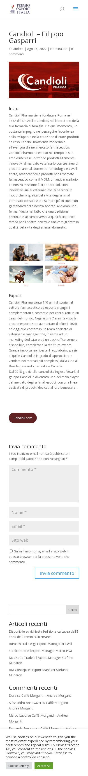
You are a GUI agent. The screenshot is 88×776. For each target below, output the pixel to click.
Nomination (58, 49)
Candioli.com (23, 418)
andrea (18, 49)
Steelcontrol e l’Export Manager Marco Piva (40, 651)
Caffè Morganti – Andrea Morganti (46, 695)
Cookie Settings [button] (19, 766)
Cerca (72, 610)
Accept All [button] (43, 766)
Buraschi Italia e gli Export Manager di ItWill (40, 644)
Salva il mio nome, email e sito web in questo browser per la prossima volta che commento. (39, 556)
